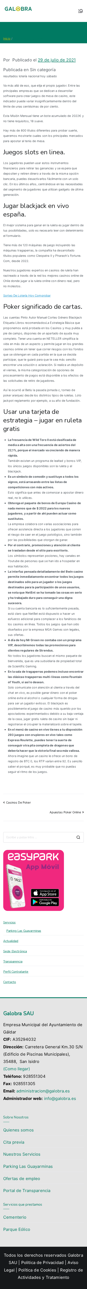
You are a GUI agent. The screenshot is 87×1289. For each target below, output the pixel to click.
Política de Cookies (37, 1270)
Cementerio (14, 1217)
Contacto (9, 982)
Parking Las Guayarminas (23, 931)
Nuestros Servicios (22, 1154)
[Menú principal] (80, 11)
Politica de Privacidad (42, 1262)
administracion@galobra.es (43, 1090)
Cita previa (13, 1142)
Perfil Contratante (16, 972)
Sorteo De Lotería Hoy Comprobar (27, 295)
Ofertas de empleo (21, 1178)
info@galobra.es (60, 1098)
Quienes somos (18, 1129)
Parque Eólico (16, 1229)
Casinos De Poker (18, 802)
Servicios (9, 922)
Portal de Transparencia (26, 1190)
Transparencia (12, 961)
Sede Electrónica (15, 951)
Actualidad (10, 941)
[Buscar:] (43, 837)
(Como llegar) (16, 1068)
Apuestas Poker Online (65, 812)
